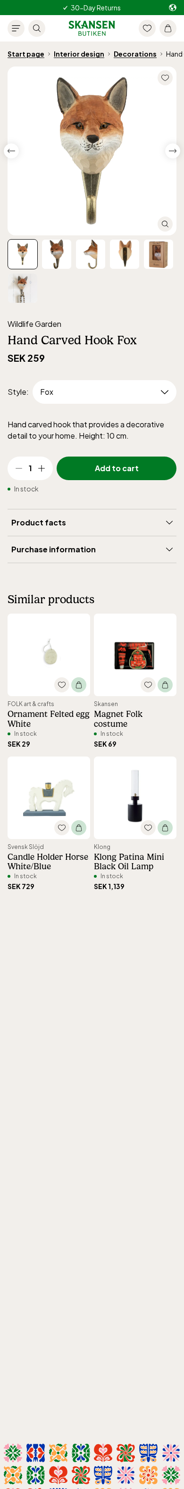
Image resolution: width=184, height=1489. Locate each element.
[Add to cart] (78, 684)
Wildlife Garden (34, 324)
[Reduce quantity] (19, 468)
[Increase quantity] (41, 468)
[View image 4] (158, 254)
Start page (26, 54)
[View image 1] (57, 254)
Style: (18, 392)
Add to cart (117, 468)
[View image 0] (23, 254)
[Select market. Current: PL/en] (172, 8)
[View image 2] (90, 254)
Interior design (79, 54)
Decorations (135, 54)
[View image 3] (124, 254)
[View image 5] (23, 288)
